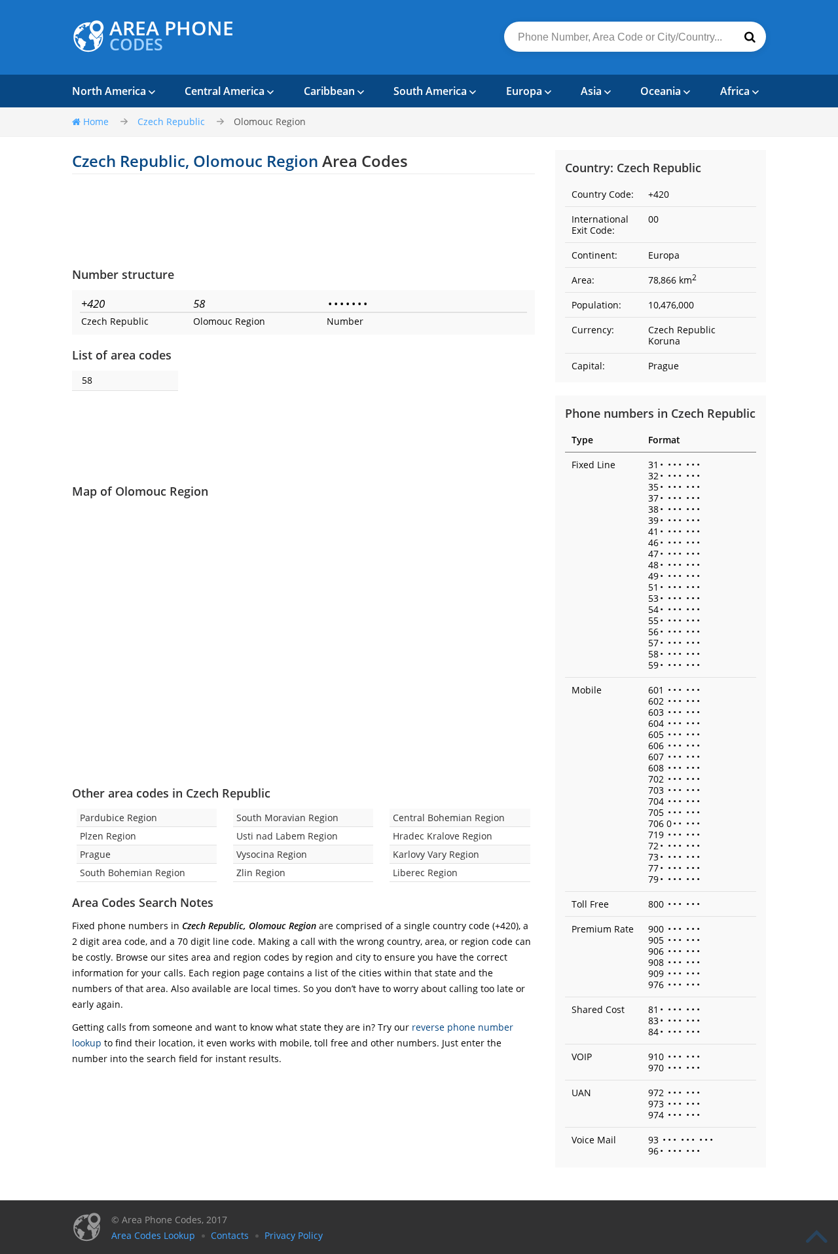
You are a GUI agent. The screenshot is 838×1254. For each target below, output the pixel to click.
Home (96, 121)
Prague (95, 854)
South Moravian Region (287, 817)
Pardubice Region (118, 817)
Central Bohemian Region (449, 817)
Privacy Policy (293, 1235)
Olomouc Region (270, 121)
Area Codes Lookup (153, 1235)
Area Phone (171, 36)
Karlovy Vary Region (436, 854)
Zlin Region (260, 872)
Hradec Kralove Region (442, 836)
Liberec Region (425, 872)
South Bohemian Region (132, 872)
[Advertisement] (303, 220)
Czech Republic (171, 121)
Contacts (230, 1235)
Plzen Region (108, 836)
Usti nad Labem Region (287, 836)
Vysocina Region (271, 854)
